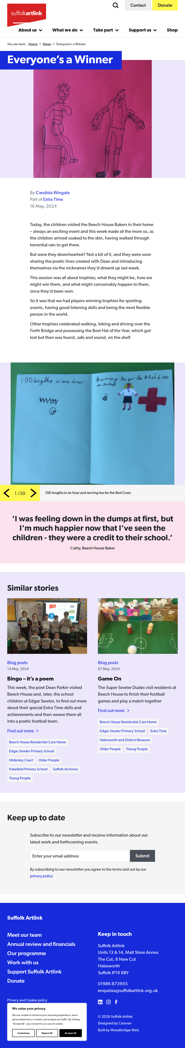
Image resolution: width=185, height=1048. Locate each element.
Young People (20, 778)
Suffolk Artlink (25, 918)
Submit (142, 855)
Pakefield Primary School (28, 769)
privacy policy (41, 876)
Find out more (20, 731)
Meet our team (24, 935)
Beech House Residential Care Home (37, 742)
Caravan (125, 1023)
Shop (172, 30)
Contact (138, 5)
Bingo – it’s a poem (30, 679)
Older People (48, 760)
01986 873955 (113, 984)
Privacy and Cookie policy (27, 1000)
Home (33, 44)
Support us (140, 30)
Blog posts (17, 663)
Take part (103, 30)
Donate (165, 5)
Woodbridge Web (124, 1030)
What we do (65, 30)
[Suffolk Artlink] (26, 15)
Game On (109, 679)
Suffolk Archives (65, 769)
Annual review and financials (41, 944)
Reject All (47, 1033)
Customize (24, 1033)
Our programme (26, 953)
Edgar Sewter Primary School (31, 751)
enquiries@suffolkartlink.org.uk (128, 991)
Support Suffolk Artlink (34, 971)
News (47, 44)
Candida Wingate (53, 193)
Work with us (22, 962)
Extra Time (53, 199)
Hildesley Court (21, 760)
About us (28, 30)
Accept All (70, 1033)
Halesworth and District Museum (125, 740)
